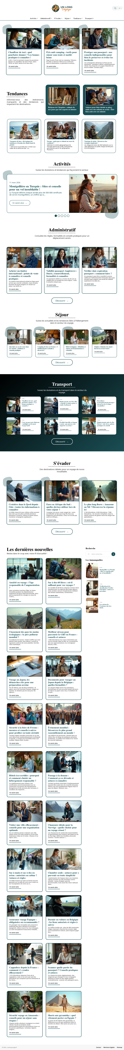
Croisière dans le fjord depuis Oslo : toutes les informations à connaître (24, 507)
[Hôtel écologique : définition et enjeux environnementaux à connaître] (76, 337)
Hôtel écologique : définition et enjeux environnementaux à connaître (76, 348)
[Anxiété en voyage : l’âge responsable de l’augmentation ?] (24, 568)
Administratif (62, 229)
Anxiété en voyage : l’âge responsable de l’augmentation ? (24, 585)
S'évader (62, 463)
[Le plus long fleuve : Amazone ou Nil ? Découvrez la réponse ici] (99, 491)
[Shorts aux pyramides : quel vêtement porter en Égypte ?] (63, 1001)
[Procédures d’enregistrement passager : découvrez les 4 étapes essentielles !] (89, 405)
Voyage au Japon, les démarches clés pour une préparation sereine (21, 682)
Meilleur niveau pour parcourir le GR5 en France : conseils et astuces (62, 634)
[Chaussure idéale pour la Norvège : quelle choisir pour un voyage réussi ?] (63, 811)
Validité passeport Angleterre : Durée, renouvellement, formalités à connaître (61, 273)
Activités (62, 163)
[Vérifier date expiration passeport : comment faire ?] (99, 257)
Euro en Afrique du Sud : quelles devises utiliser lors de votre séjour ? (61, 507)
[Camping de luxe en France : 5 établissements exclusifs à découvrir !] (48, 337)
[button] (56, 216)
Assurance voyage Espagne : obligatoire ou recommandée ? (24, 921)
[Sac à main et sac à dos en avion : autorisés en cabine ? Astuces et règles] (24, 859)
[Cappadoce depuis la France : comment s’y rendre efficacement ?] (24, 953)
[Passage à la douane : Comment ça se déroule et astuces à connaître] (63, 762)
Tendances (17, 93)
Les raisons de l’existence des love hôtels (105, 606)
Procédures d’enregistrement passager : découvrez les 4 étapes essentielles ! (106, 403)
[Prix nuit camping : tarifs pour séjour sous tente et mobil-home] (61, 38)
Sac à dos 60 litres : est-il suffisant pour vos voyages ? (61, 584)
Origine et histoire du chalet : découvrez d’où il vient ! (103, 348)
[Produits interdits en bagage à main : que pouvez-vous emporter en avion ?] (51, 426)
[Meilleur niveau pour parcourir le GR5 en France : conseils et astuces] (63, 618)
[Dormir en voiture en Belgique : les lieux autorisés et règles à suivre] (63, 906)
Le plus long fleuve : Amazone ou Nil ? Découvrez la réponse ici (99, 507)
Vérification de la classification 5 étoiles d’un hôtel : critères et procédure (107, 588)
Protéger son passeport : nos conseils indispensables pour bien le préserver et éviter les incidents (98, 56)
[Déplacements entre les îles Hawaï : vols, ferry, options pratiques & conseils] (89, 426)
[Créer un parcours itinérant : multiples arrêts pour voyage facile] (13, 426)
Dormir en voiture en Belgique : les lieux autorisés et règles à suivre (63, 922)
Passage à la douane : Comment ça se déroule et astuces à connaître (61, 778)
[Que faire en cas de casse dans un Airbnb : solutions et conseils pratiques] (19, 337)
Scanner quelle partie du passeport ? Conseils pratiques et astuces (63, 970)
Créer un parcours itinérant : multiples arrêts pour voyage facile (30, 424)
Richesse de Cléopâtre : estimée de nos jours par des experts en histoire (62, 108)
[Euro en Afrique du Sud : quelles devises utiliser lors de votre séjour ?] (61, 491)
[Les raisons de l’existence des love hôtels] (92, 605)
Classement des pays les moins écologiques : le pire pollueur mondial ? (24, 634)
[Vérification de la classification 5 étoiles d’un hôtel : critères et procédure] (92, 588)
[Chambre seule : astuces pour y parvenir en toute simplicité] (63, 859)
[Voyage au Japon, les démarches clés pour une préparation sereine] (24, 666)
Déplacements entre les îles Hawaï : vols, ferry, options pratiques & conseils (105, 424)
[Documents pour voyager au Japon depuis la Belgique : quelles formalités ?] (63, 666)
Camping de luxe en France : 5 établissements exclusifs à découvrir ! (47, 348)
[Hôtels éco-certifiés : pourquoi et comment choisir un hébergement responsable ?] (24, 762)
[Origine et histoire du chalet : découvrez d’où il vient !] (104, 337)
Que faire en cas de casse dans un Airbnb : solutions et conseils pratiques (19, 348)
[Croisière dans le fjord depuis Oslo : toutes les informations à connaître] (24, 491)
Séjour (62, 314)
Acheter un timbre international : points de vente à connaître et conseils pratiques (23, 274)
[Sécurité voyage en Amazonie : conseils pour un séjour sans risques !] (24, 1001)
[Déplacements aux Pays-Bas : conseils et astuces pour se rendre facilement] (51, 405)
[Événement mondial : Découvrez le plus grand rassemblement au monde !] (63, 714)
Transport (62, 383)
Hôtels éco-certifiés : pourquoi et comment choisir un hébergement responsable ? (24, 778)
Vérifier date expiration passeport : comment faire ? (98, 272)
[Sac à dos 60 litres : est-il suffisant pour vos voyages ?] (63, 568)
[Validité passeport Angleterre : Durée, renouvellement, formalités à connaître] (61, 257)
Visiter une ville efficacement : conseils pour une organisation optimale (24, 827)
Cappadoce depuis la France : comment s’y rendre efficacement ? (24, 970)
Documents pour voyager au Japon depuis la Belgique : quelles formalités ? (62, 682)
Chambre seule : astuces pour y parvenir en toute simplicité (63, 874)
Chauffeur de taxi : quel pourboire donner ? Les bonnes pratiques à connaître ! (23, 54)
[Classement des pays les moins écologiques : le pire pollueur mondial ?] (24, 618)
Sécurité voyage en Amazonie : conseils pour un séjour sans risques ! (24, 1018)
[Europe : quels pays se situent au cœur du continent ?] (61, 130)
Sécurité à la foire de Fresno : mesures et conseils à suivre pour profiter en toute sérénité (24, 730)
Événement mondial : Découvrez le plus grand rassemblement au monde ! (61, 730)
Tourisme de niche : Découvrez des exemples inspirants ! (95, 142)
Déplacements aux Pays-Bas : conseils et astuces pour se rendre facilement (68, 403)
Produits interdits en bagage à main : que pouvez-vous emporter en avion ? (68, 424)
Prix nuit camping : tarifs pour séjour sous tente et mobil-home (61, 54)
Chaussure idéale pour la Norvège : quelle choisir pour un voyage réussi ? (62, 827)
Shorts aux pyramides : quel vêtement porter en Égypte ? (62, 1017)
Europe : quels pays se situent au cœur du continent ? (60, 142)
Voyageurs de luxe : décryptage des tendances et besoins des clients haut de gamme (22, 143)
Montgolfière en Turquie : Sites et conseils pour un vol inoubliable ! (35, 187)
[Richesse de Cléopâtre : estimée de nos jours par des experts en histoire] (62, 96)
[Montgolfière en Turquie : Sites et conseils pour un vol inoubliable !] (93, 193)
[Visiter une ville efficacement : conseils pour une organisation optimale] (24, 811)
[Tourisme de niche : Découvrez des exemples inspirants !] (99, 130)
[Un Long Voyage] (62, 8)
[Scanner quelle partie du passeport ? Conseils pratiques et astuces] (63, 953)
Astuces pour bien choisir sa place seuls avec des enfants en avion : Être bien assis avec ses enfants (99, 109)
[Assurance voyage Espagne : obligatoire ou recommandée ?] (24, 906)
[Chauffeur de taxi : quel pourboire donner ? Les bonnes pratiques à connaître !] (23, 38)
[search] (115, 8)
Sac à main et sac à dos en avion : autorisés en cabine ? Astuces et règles (23, 875)
